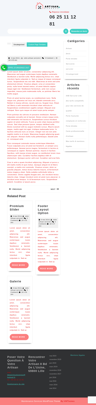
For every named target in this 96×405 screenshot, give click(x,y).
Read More (20, 266)
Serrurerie (70, 64)
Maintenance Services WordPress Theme (40, 401)
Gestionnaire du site (15, 384)
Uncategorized (19, 44)
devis (68, 53)
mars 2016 (53, 385)
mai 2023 (52, 356)
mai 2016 (52, 381)
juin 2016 (52, 377)
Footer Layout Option (43, 209)
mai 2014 (52, 388)
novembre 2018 (55, 370)
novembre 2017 (55, 374)
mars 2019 (53, 367)
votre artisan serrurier (32, 58)
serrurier (69, 69)
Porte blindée (71, 59)
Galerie (15, 281)
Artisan (69, 48)
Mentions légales (77, 355)
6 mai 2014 (15, 58)
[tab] (65, 31)
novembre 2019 (55, 359)
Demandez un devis (79, 31)
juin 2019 (52, 363)
